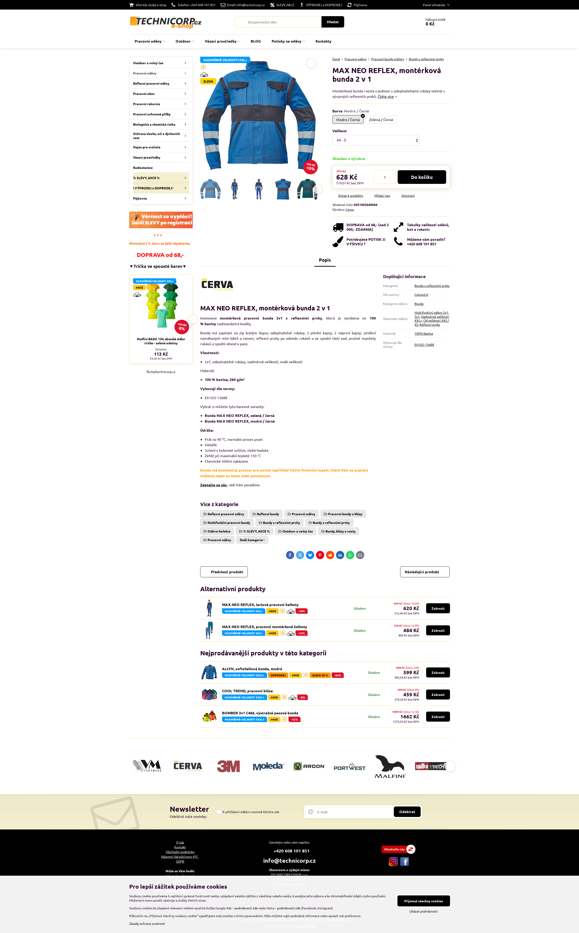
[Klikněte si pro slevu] (161, 227)
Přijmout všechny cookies (423, 901)
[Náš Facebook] (404, 865)
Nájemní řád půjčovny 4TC (179, 856)
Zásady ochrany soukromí (147, 923)
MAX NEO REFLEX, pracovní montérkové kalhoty (264, 626)
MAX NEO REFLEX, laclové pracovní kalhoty (260, 604)
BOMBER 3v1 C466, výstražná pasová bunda (260, 712)
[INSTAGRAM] (393, 865)
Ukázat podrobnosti (424, 911)
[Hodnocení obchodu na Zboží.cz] (398, 852)
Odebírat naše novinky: (188, 816)
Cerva (350, 209)
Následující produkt (422, 571)
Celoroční (421, 294)
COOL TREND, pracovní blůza (247, 690)
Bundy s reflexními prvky (432, 286)
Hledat (333, 21)
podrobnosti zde (246, 908)
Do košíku (422, 177)
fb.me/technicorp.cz (161, 372)
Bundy (419, 304)
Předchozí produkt (227, 571)
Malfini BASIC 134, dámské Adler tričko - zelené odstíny (161, 341)
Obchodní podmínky (180, 852)
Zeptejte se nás (213, 484)
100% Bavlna (424, 333)
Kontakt (180, 847)
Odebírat (407, 811)
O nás (180, 842)
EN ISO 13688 (424, 344)
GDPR (180, 861)
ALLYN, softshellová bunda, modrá (252, 668)
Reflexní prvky (430, 324)
